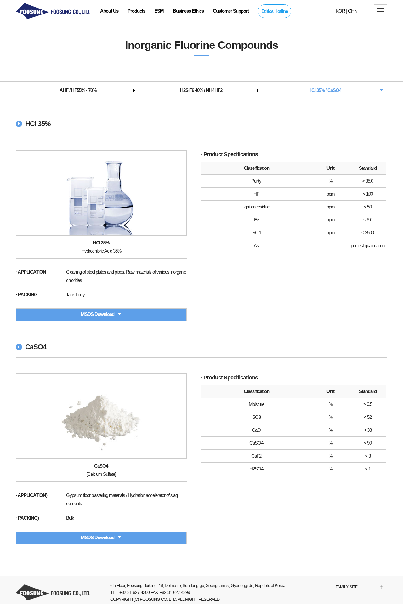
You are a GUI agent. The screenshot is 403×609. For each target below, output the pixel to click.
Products (136, 11)
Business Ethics (188, 11)
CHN (352, 11)
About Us (109, 11)
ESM (159, 11)
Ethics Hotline (274, 11)
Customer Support (231, 11)
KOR (340, 11)
